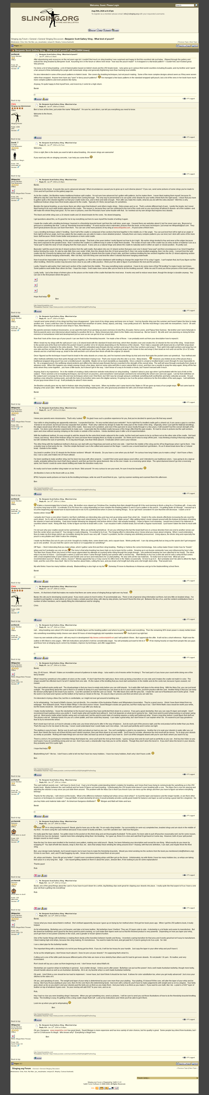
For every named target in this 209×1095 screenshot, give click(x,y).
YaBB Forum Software (91, 1084)
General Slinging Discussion (50, 39)
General (33, 39)
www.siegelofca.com (58, 1030)
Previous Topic (183, 42)
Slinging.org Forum (19, 39)
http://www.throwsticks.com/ (43, 305)
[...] (35, 281)
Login (116, 5)
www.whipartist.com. (122, 228)
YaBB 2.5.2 (117, 1082)
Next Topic (193, 42)
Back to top (15, 100)
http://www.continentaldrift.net (102, 638)
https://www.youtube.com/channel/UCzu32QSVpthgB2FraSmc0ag (72, 307)
